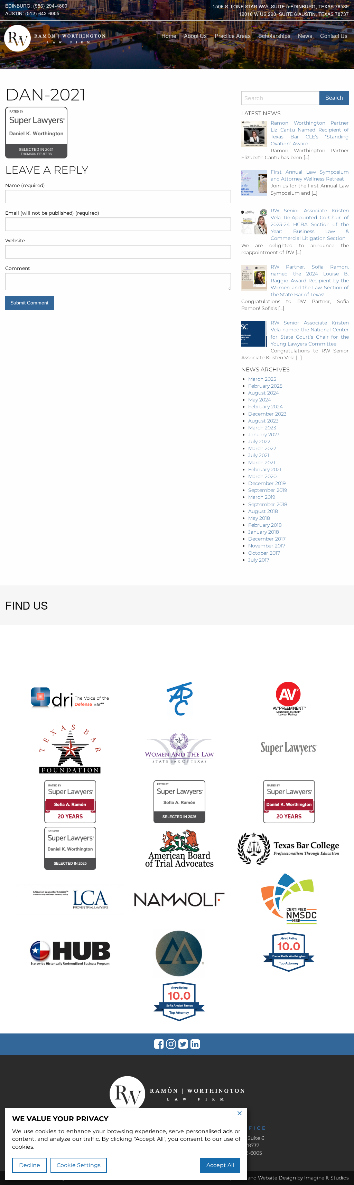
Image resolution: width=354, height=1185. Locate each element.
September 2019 (267, 490)
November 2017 (266, 546)
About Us (195, 36)
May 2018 (259, 518)
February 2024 (265, 407)
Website (15, 240)
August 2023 (263, 421)
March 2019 (261, 497)
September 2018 (267, 504)
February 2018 (265, 525)
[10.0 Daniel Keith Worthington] (289, 972)
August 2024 (263, 393)
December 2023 (267, 414)
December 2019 (267, 483)
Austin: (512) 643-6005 (32, 13)
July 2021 (258, 455)
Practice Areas (233, 36)
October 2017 (264, 553)
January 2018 (263, 532)
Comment (17, 268)
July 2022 (259, 441)
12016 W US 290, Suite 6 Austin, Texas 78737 (294, 13)
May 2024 (259, 400)
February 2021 (264, 469)
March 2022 (262, 448)
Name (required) (25, 185)
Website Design (277, 1178)
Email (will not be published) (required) (52, 213)
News (305, 36)
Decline (29, 1165)
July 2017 (258, 560)
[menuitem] (169, 36)
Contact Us (333, 36)
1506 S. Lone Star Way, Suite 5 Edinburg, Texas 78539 (281, 6)
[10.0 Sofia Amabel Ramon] (179, 1021)
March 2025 (262, 379)
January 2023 (264, 434)
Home (168, 36)
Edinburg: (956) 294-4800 (36, 5)
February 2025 (265, 386)
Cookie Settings (79, 1165)
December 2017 (267, 539)
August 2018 (263, 511)
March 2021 (261, 462)
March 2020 (262, 476)
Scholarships (274, 36)
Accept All (220, 1165)
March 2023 (262, 428)
